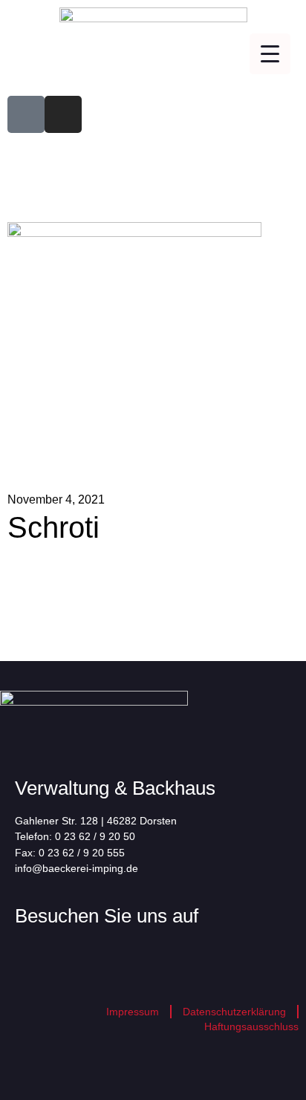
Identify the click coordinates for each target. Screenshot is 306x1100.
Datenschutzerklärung (234, 1012)
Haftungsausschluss (251, 1026)
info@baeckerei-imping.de (76, 868)
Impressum (132, 1012)
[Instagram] (63, 114)
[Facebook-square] (26, 114)
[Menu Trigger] (270, 53)
